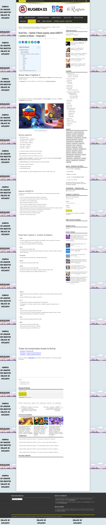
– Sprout (24, 63)
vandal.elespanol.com (24, 383)
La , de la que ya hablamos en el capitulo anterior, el (37, 81)
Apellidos (68, 205)
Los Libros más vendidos (72, 179)
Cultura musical (69, 141)
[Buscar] (86, 1)
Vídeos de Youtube (78, 17)
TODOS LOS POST (67, 17)
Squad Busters (73, 97)
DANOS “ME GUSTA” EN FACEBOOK (73, 220)
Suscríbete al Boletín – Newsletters (63, 21)
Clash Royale (23, 21)
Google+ (79, 145)
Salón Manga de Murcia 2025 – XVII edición (35, 1)
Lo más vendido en (73, 168)
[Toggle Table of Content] (37, 47)
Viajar (68, 125)
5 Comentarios (48, 38)
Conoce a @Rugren (47, 21)
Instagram (70, 113)
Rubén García (54, 516)
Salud (84, 154)
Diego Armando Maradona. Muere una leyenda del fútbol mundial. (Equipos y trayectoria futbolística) (79, 261)
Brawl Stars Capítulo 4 (24, 49)
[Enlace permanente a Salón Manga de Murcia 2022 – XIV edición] (68, 247)
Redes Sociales (70, 108)
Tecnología (77, 156)
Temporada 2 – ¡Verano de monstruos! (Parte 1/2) (30, 352)
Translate (76, 34)
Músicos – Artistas (72, 76)
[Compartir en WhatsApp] (29, 42)
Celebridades (69, 73)
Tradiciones (69, 158)
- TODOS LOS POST (79, 132)
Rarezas (68, 106)
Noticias (74, 152)
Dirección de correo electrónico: (72, 196)
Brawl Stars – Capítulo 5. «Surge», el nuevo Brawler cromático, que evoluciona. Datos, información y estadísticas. (52, 408)
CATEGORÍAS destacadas (43, 17)
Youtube (70, 116)
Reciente (76, 39)
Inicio (21, 17)
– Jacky (24, 61)
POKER (38, 21)
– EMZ (23, 69)
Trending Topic (77, 158)
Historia (68, 88)
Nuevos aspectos (24, 51)
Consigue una (75, 177)
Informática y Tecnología (28, 27)
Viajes (68, 160)
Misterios (74, 150)
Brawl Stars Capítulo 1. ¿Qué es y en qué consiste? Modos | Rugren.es (42, 442)
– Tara (23, 67)
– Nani (23, 57)
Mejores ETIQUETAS (56, 17)
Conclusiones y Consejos (71, 139)
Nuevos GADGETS (25, 52)
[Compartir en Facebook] (23, 42)
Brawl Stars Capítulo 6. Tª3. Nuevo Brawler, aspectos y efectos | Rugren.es (43, 445)
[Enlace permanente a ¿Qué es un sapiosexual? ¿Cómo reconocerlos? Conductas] (68, 62)
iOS (80, 147)
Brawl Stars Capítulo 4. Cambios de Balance (30, 54)
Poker (68, 103)
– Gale (23, 55)
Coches (84, 137)
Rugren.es (60, 516)
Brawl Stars (32, 21)
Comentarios (83, 39)
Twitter (69, 114)
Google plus (70, 111)
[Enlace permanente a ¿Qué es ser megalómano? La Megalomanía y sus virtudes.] (68, 51)
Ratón (70, 171)
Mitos (80, 150)
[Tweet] (20, 42)
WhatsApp (82, 160)
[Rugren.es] (53, 12)
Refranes (68, 118)
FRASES (69, 87)
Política (68, 105)
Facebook (70, 109)
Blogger (68, 135)
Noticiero (68, 100)
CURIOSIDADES (78, 141)
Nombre (67, 201)
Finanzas (69, 85)
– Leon (23, 66)
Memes (68, 150)
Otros (68, 101)
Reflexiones (78, 154)
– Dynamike (24, 58)
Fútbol (69, 83)
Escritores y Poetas (72, 75)
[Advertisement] (41, 90)
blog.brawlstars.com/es (25, 382)
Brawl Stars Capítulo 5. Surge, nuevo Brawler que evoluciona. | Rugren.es (42, 448)
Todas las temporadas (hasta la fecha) (27, 70)
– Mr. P (23, 64)
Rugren (26, 38)
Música (68, 152)
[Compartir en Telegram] (32, 42)
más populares (71, 174)
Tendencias (69, 120)
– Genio (23, 60)
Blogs (74, 135)
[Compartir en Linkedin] (26, 42)
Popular (69, 39)
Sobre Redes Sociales (30, 17)
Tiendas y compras (71, 121)
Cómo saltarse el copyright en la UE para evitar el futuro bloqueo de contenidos (78, 43)
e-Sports (74, 143)
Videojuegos (36, 27)
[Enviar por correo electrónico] (35, 42)
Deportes (68, 82)
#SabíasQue (69, 132)
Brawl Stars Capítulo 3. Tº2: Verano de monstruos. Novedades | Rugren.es (42, 452)
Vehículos (69, 123)
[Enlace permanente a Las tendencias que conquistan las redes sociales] (68, 257)
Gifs (74, 145)
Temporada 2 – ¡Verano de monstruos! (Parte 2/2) (30, 354)
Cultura (68, 80)
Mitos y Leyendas (72, 89)
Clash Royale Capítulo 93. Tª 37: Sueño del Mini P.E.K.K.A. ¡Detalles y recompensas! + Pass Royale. (79, 267)
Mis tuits (67, 228)
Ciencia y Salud (70, 78)
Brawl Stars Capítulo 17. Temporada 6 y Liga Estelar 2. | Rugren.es (41, 438)
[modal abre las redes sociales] (38, 42)
